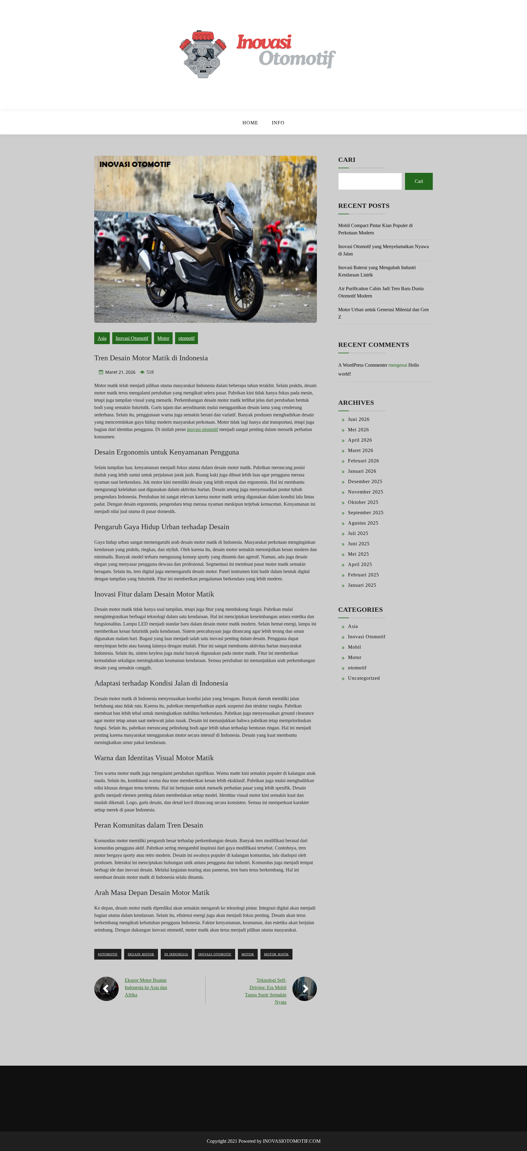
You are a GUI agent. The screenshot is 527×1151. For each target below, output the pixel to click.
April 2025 (360, 564)
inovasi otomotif (202, 429)
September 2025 (366, 512)
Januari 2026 (362, 471)
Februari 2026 (363, 460)
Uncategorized (364, 678)
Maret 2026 (360, 450)
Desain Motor (141, 954)
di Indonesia (176, 954)
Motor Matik (276, 954)
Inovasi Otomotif (132, 338)
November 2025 (365, 491)
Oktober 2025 (363, 502)
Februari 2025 (363, 574)
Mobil (354, 647)
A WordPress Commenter (362, 365)
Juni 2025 (359, 543)
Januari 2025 (362, 585)
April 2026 (360, 440)
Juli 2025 (358, 533)
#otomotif (108, 954)
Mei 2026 (358, 429)
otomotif (186, 338)
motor (248, 954)
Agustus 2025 (363, 523)
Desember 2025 (365, 481)
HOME (250, 122)
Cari (347, 159)
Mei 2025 (358, 554)
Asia (102, 338)
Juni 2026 (359, 419)
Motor (163, 338)
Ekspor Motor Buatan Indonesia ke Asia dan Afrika (146, 987)
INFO (278, 122)
